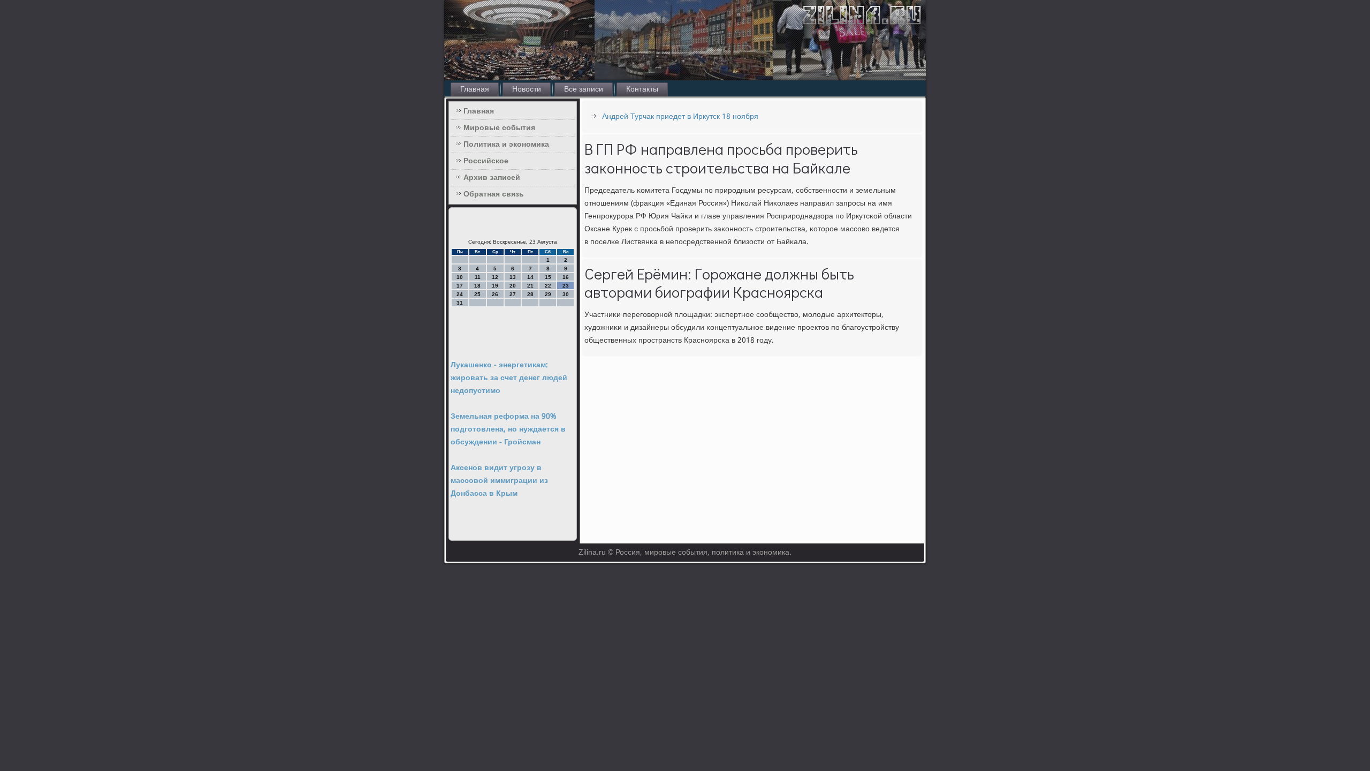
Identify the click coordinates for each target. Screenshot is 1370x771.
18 (477, 286)
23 (565, 286)
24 (459, 294)
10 (459, 277)
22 (548, 286)
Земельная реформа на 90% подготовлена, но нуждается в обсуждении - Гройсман (508, 429)
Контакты (642, 89)
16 (565, 277)
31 (459, 303)
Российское (485, 161)
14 (530, 277)
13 (512, 277)
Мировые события (499, 128)
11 (478, 277)
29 (548, 294)
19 (495, 286)
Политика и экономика (506, 144)
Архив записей (491, 177)
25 (477, 294)
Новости (526, 89)
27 (512, 294)
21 (530, 286)
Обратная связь (493, 194)
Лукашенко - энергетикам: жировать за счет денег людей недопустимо (509, 378)
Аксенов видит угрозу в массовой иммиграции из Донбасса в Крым (499, 481)
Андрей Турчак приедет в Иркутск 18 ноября (680, 116)
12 (495, 277)
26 (495, 294)
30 (565, 294)
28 (530, 294)
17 (459, 286)
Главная (474, 89)
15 (548, 277)
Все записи (583, 89)
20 (512, 286)
